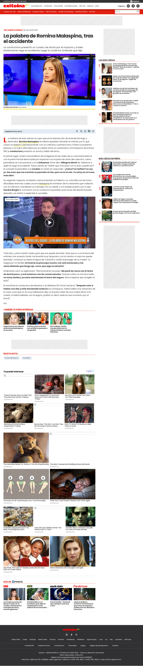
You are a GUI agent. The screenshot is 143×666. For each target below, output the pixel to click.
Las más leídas (107, 60)
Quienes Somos (44, 646)
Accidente (26, 358)
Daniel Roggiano (66, 11)
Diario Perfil (16, 639)
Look (101, 639)
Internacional (71, 6)
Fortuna (52, 639)
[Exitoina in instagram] (128, 6)
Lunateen (118, 639)
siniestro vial (19, 144)
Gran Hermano (24, 11)
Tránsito (115, 646)
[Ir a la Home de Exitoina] (16, 6)
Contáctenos (59, 646)
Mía (111, 639)
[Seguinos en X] (138, 6)
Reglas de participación (99, 646)
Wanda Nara (38, 11)
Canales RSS (29, 646)
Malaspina (44, 183)
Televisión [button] (58, 6)
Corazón (48, 6)
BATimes (128, 639)
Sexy (97, 6)
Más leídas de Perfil (109, 158)
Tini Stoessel (51, 11)
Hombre (61, 639)
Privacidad (72, 646)
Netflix (82, 6)
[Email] (93, 131)
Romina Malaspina (11, 358)
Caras (25, 639)
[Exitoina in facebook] (133, 6)
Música (90, 6)
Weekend (80, 639)
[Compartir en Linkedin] (89, 131)
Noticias (33, 639)
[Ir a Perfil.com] (135, 2)
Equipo (83, 646)
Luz (106, 639)
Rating (92, 11)
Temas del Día (9, 11)
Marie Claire (42, 639)
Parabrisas (71, 639)
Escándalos (36, 6)
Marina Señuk (81, 11)
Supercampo (92, 639)
